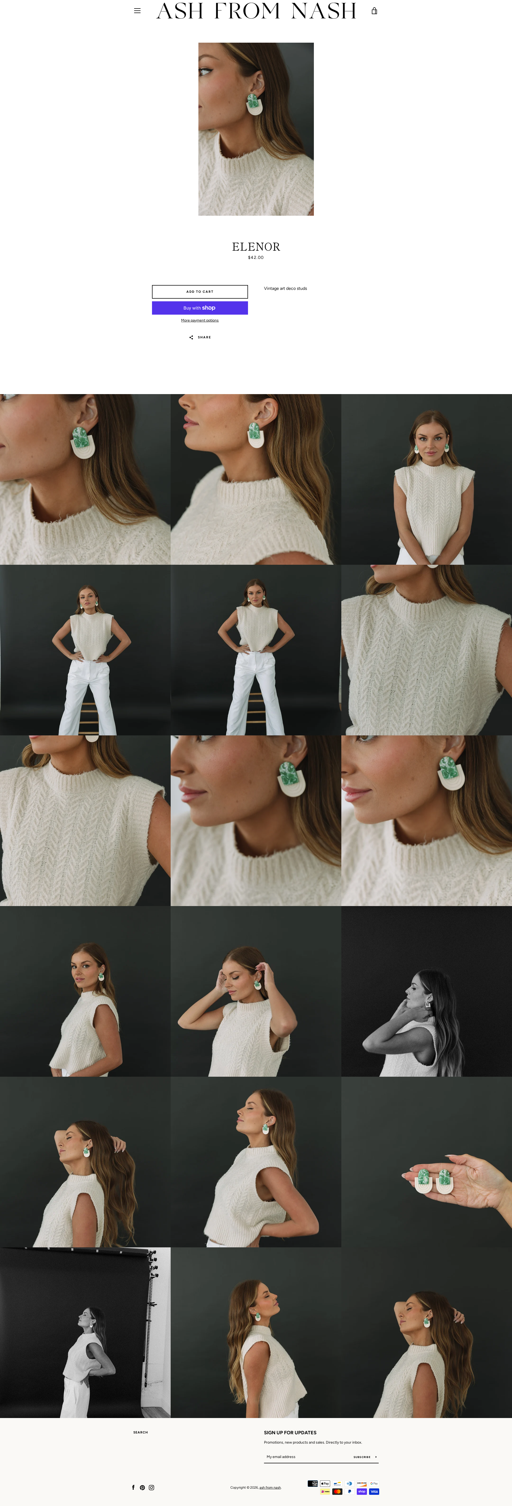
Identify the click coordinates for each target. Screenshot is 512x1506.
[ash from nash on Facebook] (133, 1487)
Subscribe (363, 1457)
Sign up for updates (290, 1433)
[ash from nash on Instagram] (151, 1487)
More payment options (200, 320)
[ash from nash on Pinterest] (142, 1487)
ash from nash (270, 1487)
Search (140, 1432)
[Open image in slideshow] (256, 129)
